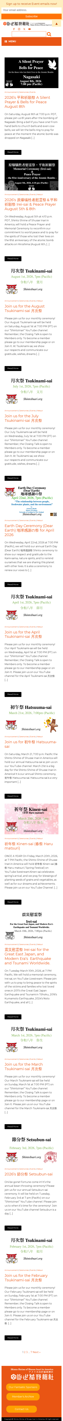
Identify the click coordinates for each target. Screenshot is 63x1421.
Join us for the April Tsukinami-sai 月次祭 (23, 634)
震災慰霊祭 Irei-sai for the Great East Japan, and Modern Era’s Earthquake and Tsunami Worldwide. (28, 956)
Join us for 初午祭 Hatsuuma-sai (31, 744)
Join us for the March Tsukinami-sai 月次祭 (24, 1066)
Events (32, 92)
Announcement (11, 92)
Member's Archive (23, 1396)
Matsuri (40, 194)
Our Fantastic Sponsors (23, 1387)
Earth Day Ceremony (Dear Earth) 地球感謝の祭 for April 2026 (29, 530)
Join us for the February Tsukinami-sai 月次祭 (26, 1277)
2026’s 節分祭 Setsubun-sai (29, 1174)
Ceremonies (24, 92)
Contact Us (21, 1409)
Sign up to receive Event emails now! (31, 4)
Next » (37, 1352)
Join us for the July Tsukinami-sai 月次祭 (23, 418)
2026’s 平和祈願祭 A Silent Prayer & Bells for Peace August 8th (27, 102)
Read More (13, 152)
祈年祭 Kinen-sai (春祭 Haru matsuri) (29, 846)
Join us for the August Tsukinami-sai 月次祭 (25, 308)
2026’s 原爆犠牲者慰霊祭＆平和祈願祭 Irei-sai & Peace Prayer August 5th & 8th (31, 204)
